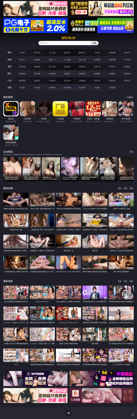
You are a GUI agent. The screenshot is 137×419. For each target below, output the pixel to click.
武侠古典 (67, 81)
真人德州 (37, 53)
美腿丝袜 (82, 74)
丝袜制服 (97, 60)
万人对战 (52, 53)
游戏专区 (67, 53)
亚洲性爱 (22, 67)
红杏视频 (82, 88)
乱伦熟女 (112, 67)
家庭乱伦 (37, 81)
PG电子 (22, 53)
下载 (131, 152)
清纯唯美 (97, 74)
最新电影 (8, 281)
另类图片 (127, 74)
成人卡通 (52, 67)
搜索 (94, 43)
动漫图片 (67, 74)
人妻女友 (52, 81)
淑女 (125, 281)
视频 (10, 59)
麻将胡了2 (82, 53)
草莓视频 (52, 88)
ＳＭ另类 (127, 60)
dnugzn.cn (68, 38)
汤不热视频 (67, 88)
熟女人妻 (82, 60)
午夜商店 (37, 88)
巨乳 (125, 188)
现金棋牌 (112, 53)
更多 (131, 188)
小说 (10, 80)
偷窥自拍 (22, 74)
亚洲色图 (37, 74)
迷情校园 (82, 81)
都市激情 (22, 81)
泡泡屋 (97, 88)
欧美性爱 (67, 67)
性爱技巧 (127, 81)
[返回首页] (132, 414)
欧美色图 (52, 74)
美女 (119, 188)
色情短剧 (112, 88)
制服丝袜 (82, 67)
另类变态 (127, 67)
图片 (10, 73)
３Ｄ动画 (67, 60)
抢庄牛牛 (127, 53)
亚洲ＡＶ (22, 60)
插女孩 (22, 88)
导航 (10, 87)
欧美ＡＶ (52, 60)
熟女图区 (112, 74)
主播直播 (112, 60)
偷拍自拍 (37, 67)
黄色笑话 (112, 81)
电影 (10, 66)
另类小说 (97, 81)
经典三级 (97, 67)
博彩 (10, 52)
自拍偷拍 (37, 60)
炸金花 (97, 53)
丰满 (119, 281)
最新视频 (8, 188)
